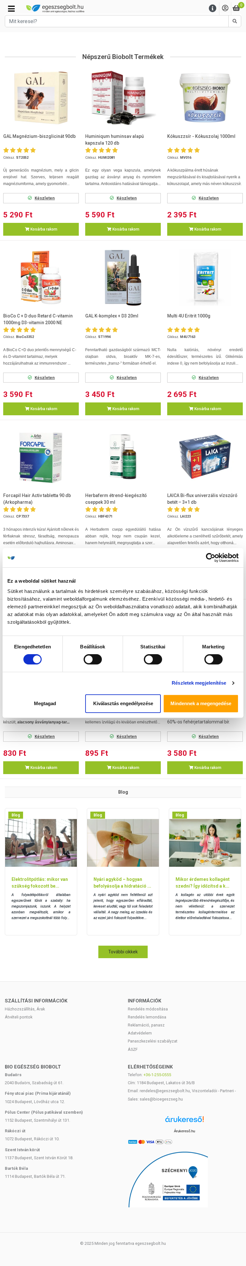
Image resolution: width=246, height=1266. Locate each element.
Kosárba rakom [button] (43, 229)
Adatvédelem (140, 1033)
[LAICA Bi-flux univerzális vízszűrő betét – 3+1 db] (205, 456)
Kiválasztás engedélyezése (123, 703)
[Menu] (213, 8)
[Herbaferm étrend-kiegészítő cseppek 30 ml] (123, 456)
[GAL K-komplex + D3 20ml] (123, 277)
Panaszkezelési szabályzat (152, 1041)
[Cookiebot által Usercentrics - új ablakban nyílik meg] (211, 557)
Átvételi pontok (18, 1017)
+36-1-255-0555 (157, 1074)
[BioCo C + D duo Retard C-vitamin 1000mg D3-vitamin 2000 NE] (41, 277)
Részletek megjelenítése (199, 683)
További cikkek (123, 951)
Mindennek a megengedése (200, 703)
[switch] (93, 659)
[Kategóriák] (11, 9)
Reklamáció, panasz (146, 1025)
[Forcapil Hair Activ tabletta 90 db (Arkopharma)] (41, 456)
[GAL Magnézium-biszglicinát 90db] (41, 98)
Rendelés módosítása (148, 1009)
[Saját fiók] (225, 8)
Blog (16, 815)
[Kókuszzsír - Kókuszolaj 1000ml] (205, 98)
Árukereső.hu (184, 1131)
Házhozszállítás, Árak (25, 1009)
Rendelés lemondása (147, 1017)
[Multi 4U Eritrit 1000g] (205, 277)
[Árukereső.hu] (184, 1121)
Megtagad (45, 703)
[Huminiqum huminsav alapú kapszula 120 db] (123, 98)
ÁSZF (133, 1049)
